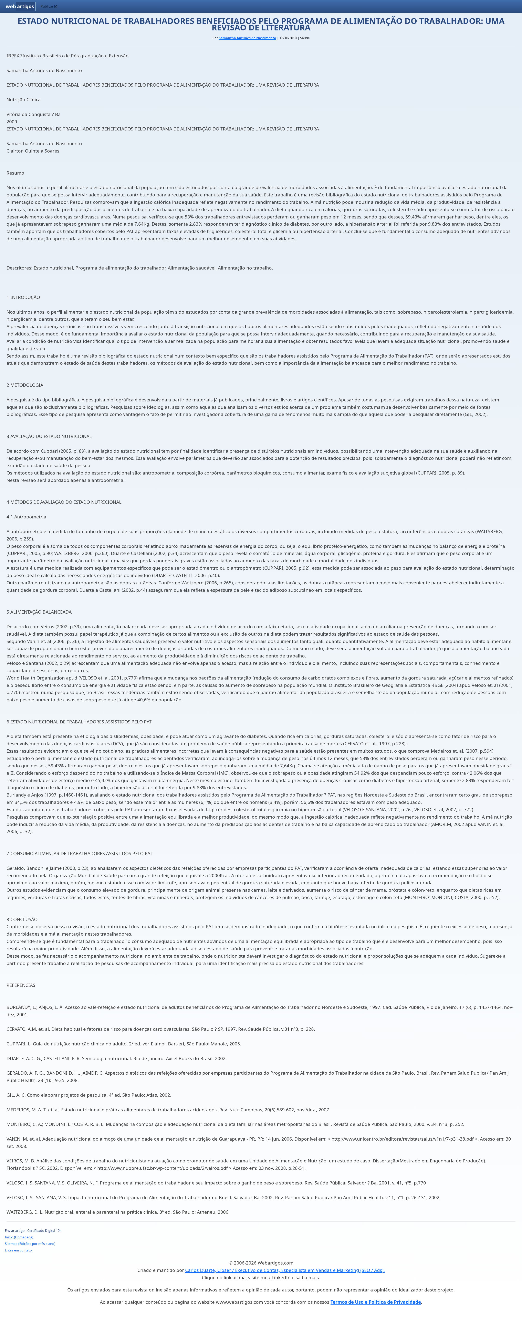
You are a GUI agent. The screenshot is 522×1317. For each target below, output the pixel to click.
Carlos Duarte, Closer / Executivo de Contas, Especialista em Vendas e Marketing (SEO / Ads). (285, 1270)
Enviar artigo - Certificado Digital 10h (33, 1230)
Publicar (47, 6)
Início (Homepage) (19, 1237)
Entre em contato (18, 1250)
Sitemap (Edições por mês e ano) (30, 1243)
